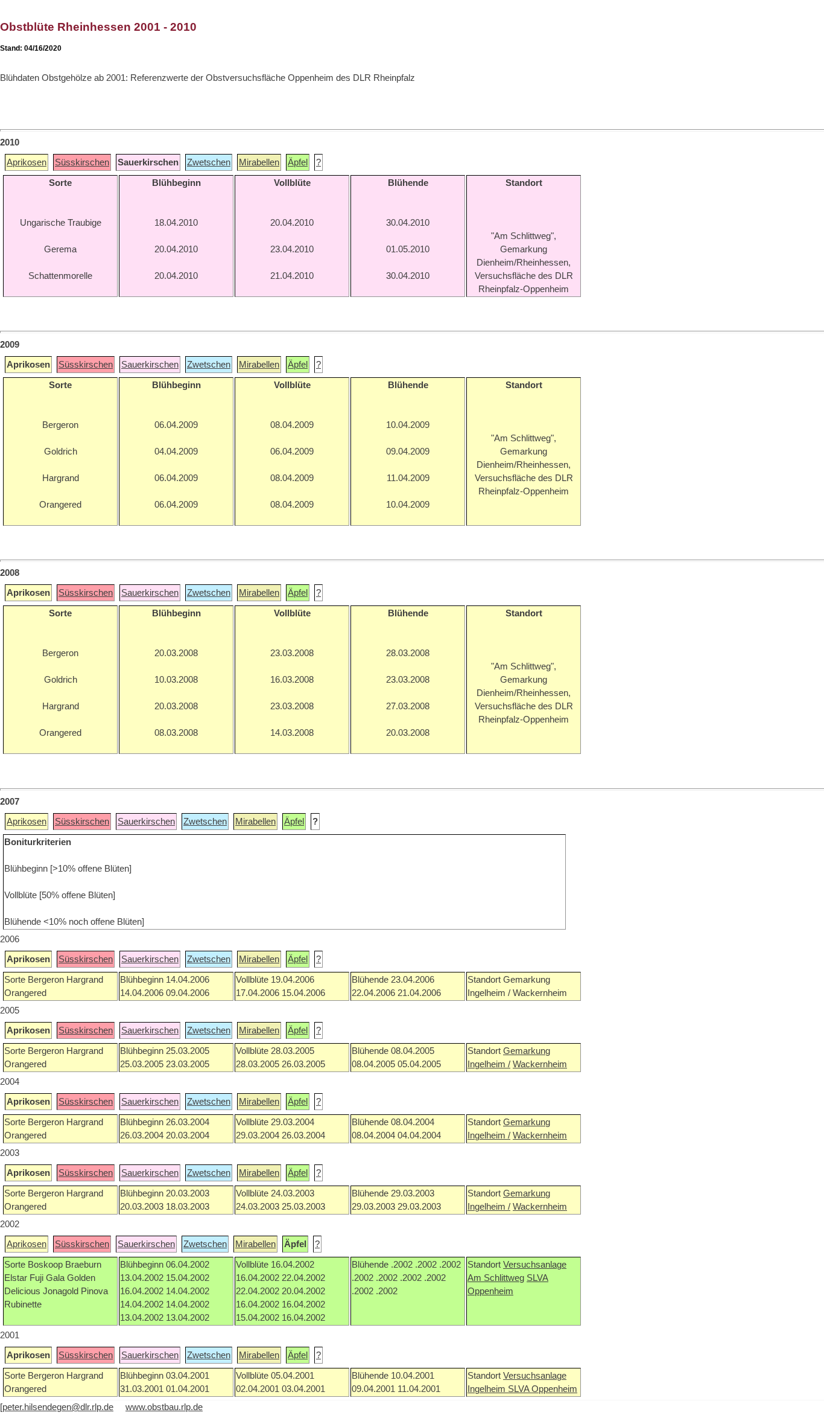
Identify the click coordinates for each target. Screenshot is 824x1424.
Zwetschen (208, 162)
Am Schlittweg (495, 1278)
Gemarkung (526, 1051)
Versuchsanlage (534, 1264)
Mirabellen (259, 162)
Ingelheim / (488, 1064)
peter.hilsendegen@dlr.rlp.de (57, 1407)
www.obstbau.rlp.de (164, 1407)
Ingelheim (487, 1389)
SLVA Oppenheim (542, 1389)
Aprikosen (26, 162)
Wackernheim (540, 1064)
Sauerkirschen (150, 364)
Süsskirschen (82, 162)
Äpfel (298, 162)
